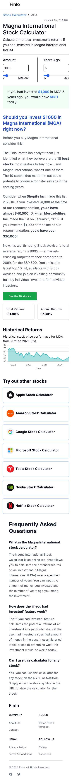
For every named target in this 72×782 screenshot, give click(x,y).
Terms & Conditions (20, 754)
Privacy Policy (17, 747)
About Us (14, 723)
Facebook (45, 754)
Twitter (43, 747)
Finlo (22, 767)
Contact (13, 729)
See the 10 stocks (20, 296)
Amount (9, 60)
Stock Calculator (14, 15)
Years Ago (52, 60)
